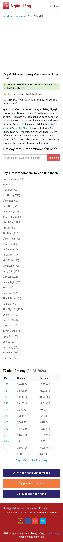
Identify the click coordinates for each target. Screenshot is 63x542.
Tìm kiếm (54, 157)
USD (6, 384)
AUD (6, 435)
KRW (6, 441)
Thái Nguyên (13, 309)
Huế (8, 287)
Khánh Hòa (12, 217)
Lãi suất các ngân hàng (31, 493)
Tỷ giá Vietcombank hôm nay (31, 460)
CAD (6, 428)
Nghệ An (10, 293)
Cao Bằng (10, 347)
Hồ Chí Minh (13, 179)
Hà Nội (23, 128)
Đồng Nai (11, 200)
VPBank (54, 512)
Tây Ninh (10, 233)
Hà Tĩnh (10, 320)
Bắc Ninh (11, 254)
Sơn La (9, 341)
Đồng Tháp (12, 238)
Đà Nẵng (10, 189)
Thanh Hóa (12, 298)
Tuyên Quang (12, 330)
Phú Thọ (10, 244)
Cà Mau (10, 303)
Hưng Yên (11, 271)
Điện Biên (10, 352)
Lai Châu (10, 358)
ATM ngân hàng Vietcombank (31, 472)
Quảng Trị (11, 314)
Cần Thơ (10, 206)
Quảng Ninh (12, 249)
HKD (6, 422)
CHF (6, 447)
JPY (6, 416)
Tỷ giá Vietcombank (31, 483)
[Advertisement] (31, 44)
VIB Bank (42, 508)
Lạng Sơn (10, 336)
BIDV (32, 512)
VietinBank (42, 512)
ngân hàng (53, 533)
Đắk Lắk (10, 276)
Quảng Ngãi (12, 282)
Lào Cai (10, 325)
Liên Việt (23, 512)
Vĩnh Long (11, 265)
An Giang (11, 211)
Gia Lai (9, 227)
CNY (6, 409)
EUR (6, 397)
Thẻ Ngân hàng (11, 508)
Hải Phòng (11, 195)
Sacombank (10, 512)
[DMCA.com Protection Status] (20, 521)
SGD (6, 403)
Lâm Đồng (11, 222)
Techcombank (28, 508)
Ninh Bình (11, 260)
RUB (6, 454)
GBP (6, 390)
